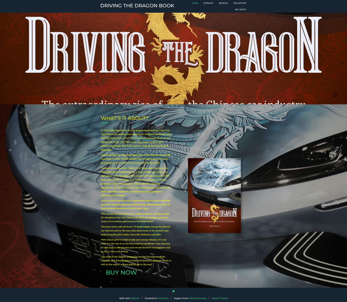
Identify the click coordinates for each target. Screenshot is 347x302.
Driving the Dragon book (137, 5)
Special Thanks (220, 298)
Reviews (223, 3)
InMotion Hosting (197, 298)
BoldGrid (134, 298)
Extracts (208, 3)
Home (195, 3)
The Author (239, 3)
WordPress (162, 298)
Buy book (240, 9)
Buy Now (121, 272)
